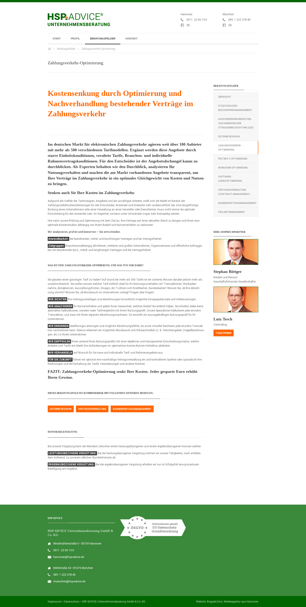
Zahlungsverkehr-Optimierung (229, 147)
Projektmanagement (231, 212)
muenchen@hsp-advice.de (69, 581)
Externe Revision (229, 136)
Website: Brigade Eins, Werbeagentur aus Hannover (227, 601)
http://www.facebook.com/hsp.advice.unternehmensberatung (182, 26)
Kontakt (131, 38)
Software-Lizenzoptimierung (230, 178)
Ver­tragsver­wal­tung (92, 409)
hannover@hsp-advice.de (68, 557)
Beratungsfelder (102, 38)
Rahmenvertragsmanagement (237, 203)
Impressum (55, 601)
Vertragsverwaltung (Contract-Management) (234, 192)
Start (57, 38)
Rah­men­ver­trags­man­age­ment (132, 409)
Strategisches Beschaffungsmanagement (235, 108)
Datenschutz (72, 601)
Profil (75, 38)
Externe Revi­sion (60, 409)
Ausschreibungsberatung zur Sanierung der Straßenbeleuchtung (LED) (236, 123)
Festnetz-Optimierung (232, 159)
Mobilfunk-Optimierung (233, 167)
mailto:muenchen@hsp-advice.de (230, 26)
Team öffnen (223, 333)
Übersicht (224, 97)
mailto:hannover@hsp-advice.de (188, 26)
